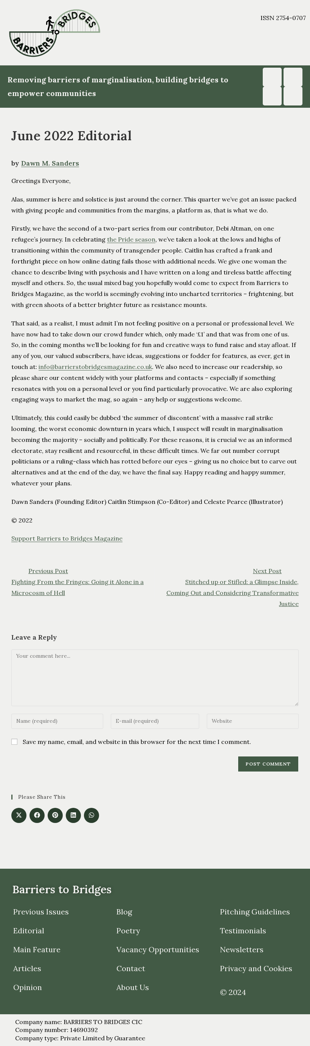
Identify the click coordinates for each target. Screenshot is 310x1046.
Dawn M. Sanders (50, 163)
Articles (27, 968)
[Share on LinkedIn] (73, 815)
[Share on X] (18, 815)
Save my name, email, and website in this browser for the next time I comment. (137, 741)
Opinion (27, 987)
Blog (124, 911)
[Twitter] (293, 96)
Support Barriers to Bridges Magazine (66, 538)
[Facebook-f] (272, 96)
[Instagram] (272, 77)
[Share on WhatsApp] (91, 815)
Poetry (128, 930)
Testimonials (243, 930)
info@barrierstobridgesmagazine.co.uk (95, 366)
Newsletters (242, 949)
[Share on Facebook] (37, 815)
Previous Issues (41, 911)
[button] (209, 46)
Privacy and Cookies (256, 968)
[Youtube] (293, 77)
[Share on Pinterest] (55, 815)
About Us (132, 987)
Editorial (28, 930)
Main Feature (36, 949)
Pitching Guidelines (255, 911)
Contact (130, 968)
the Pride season (131, 239)
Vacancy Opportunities (157, 949)
